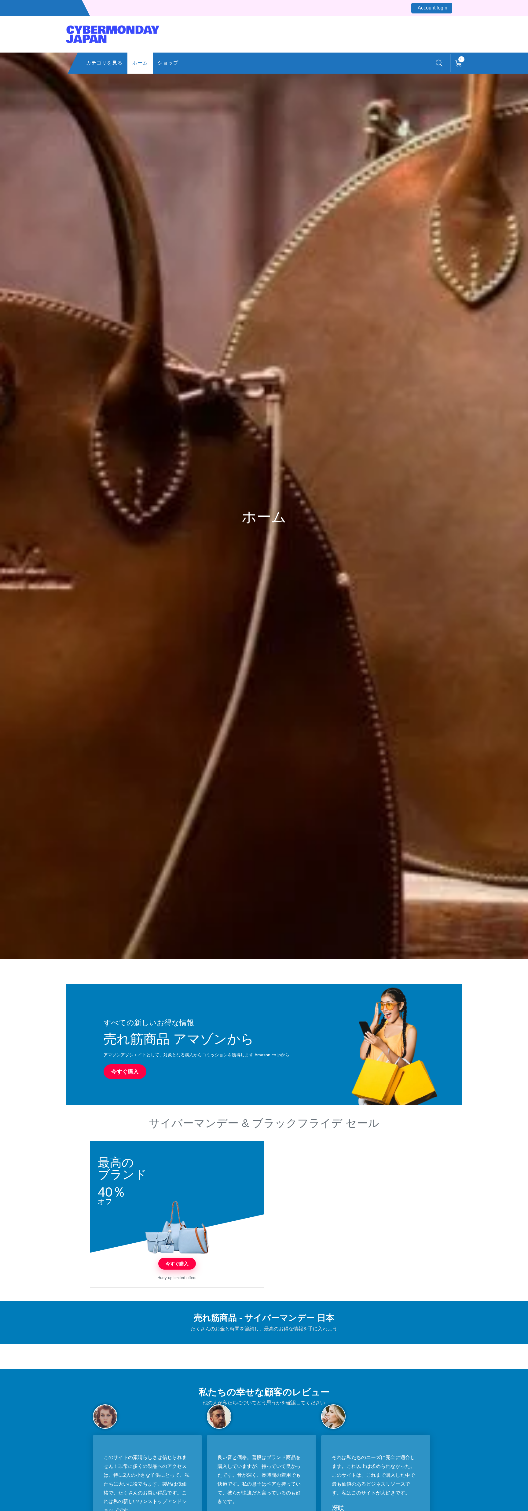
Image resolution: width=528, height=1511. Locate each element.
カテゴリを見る (104, 62)
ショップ (168, 62)
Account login (432, 7)
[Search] (439, 63)
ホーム (140, 62)
